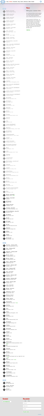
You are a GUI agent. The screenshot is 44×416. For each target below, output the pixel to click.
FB (41, 1)
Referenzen (26, 1)
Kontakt (33, 1)
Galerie (22, 1)
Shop (19, 1)
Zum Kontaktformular (6, 401)
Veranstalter (15, 1)
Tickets (13, 35)
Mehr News (28, 30)
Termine (10, 1)
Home (7, 1)
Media (30, 1)
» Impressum (39, 414)
